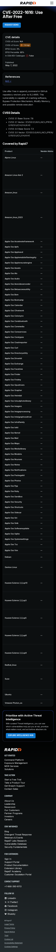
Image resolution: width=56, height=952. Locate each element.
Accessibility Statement (13, 943)
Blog (6, 831)
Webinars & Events (13, 837)
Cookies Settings (11, 947)
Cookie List (8, 939)
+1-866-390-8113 (12, 886)
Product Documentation (16, 865)
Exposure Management (15, 763)
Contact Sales (11, 789)
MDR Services (11, 766)
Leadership (9, 804)
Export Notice (9, 932)
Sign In (7, 859)
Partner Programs (13, 813)
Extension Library (13, 868)
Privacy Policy (9, 928)
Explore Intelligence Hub (20, 735)
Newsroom (9, 807)
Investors (9, 816)
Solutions (9, 769)
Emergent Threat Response (18, 834)
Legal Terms (9, 924)
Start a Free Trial (12, 779)
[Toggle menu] (51, 3)
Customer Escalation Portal (17, 874)
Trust (6, 935)
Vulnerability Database (15, 844)
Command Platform (14, 760)
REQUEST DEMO (12, 25)
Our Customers (12, 810)
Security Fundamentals (15, 847)
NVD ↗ (8, 81)
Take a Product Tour (14, 782)
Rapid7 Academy (12, 871)
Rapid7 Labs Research (15, 840)
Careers (8, 819)
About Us (9, 801)
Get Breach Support (14, 786)
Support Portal (11, 862)
